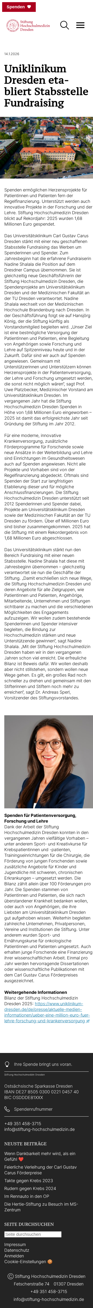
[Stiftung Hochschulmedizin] (28, 25)
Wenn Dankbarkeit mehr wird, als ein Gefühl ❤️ (39, 1156)
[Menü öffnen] (80, 25)
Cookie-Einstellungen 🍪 (28, 1261)
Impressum (15, 1244)
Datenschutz (16, 1250)
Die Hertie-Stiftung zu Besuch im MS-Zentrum (41, 1207)
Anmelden (14, 1255)
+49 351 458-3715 (22, 1123)
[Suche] (64, 25)
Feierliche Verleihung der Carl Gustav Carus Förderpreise (40, 1170)
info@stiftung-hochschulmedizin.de (39, 1129)
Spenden (16, 7)
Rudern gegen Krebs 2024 (30, 1188)
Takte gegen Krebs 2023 (28, 1180)
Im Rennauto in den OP (26, 1196)
